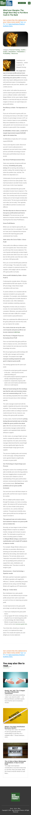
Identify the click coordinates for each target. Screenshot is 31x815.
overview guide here (21, 624)
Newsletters (12, 52)
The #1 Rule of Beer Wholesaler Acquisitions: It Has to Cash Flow (15, 762)
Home (11, 808)
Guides (23, 50)
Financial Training (14, 50)
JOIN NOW (22, 3)
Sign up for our (14, 24)
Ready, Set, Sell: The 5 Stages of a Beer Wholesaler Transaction (15, 692)
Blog (19, 808)
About (15, 808)
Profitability (6, 53)
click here (17, 332)
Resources (15, 53)
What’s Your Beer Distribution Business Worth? (15, 727)
